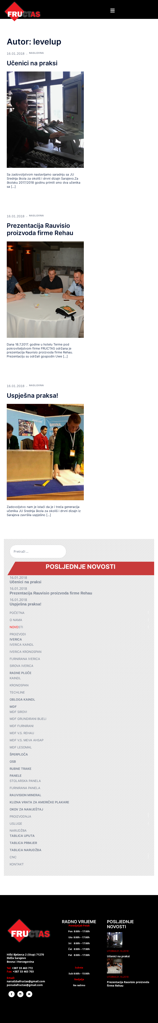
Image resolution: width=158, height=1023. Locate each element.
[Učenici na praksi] (45, 119)
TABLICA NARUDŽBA (25, 850)
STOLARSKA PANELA (25, 781)
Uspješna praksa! (32, 395)
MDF (13, 707)
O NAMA (16, 620)
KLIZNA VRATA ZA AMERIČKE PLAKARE (39, 802)
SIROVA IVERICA (21, 666)
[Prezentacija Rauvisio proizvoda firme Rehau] (45, 289)
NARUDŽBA (18, 830)
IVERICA (16, 639)
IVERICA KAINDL (22, 644)
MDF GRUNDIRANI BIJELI (28, 719)
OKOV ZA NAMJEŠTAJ (26, 809)
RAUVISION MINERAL (25, 795)
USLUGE (16, 823)
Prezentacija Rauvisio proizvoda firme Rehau (40, 229)
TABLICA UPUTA (22, 836)
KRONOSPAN (19, 685)
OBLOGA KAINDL (22, 699)
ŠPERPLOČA (19, 754)
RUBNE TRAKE (20, 769)
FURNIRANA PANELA (25, 788)
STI (16, 627)
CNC (13, 857)
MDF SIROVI (18, 712)
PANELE (16, 776)
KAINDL (15, 678)
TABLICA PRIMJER (23, 843)
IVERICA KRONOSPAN (25, 652)
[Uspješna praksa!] (45, 452)
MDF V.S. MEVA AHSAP (27, 740)
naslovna (36, 52)
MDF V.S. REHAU (22, 733)
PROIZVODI (18, 634)
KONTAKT (17, 864)
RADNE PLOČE (20, 673)
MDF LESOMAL (21, 747)
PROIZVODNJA (20, 816)
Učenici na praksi (32, 63)
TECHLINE (17, 692)
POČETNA (17, 613)
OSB (13, 761)
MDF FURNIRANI (22, 726)
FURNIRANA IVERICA (25, 659)
